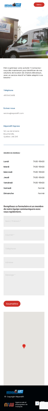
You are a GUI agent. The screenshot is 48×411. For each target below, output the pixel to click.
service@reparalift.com (14, 113)
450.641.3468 (9, 95)
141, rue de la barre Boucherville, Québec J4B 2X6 (11, 134)
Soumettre (12, 303)
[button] (24, 346)
